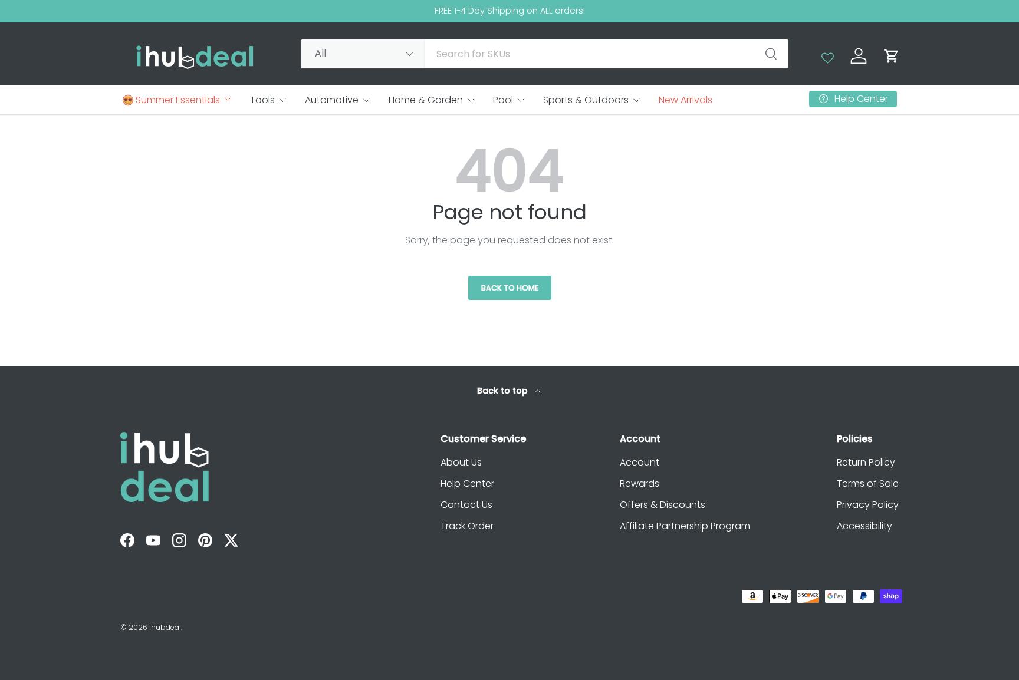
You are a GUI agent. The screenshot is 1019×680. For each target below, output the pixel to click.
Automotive (332, 100)
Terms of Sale (868, 483)
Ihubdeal (165, 627)
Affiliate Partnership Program (685, 526)
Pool (503, 100)
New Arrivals (685, 100)
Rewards (639, 483)
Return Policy (866, 462)
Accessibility (864, 526)
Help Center (467, 483)
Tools (262, 100)
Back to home (509, 288)
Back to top (503, 391)
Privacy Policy (868, 504)
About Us (461, 462)
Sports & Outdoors (586, 100)
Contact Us (466, 504)
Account (639, 462)
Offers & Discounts (662, 504)
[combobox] (544, 53)
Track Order (467, 526)
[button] (892, 56)
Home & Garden (426, 100)
